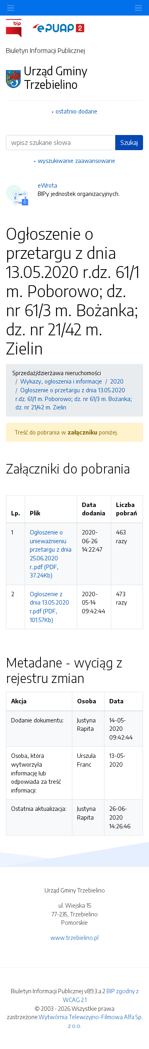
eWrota (47, 185)
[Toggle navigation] (138, 7)
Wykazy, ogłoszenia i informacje (61, 381)
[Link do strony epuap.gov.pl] (58, 27)
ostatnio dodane (76, 111)
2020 (117, 381)
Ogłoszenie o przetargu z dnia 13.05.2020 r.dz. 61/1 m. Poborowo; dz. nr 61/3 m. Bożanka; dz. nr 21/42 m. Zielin (73, 398)
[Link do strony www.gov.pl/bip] (18, 27)
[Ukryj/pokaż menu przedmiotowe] (10, 7)
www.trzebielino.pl (74, 937)
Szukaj (129, 143)
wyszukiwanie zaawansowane (76, 160)
